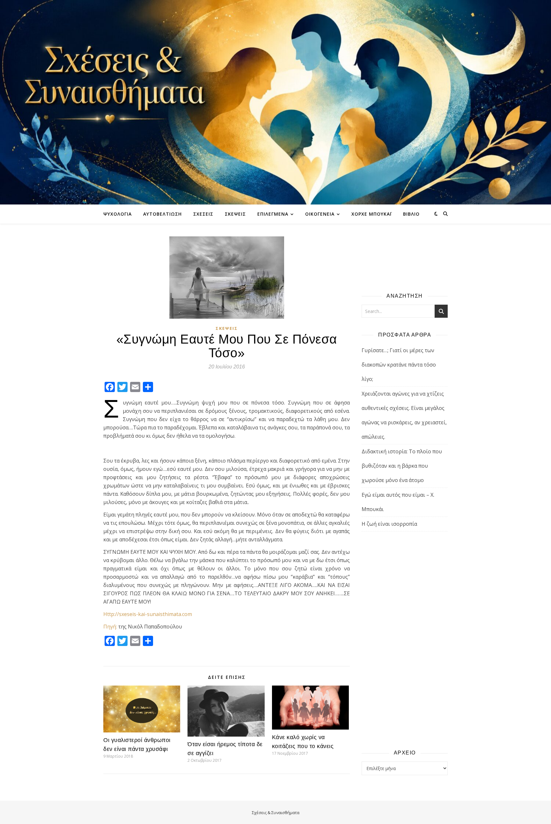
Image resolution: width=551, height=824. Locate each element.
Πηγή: (110, 626)
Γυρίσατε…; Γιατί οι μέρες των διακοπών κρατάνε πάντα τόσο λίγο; (399, 364)
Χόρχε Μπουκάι (371, 214)
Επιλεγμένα (272, 214)
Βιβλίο (411, 214)
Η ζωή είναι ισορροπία (389, 523)
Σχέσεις (203, 214)
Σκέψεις (235, 214)
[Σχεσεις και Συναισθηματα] (275, 102)
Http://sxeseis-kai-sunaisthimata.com (147, 614)
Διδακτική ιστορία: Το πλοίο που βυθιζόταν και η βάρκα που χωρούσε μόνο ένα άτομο (402, 466)
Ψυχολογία (117, 214)
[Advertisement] (405, 640)
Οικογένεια (319, 214)
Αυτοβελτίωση (162, 214)
